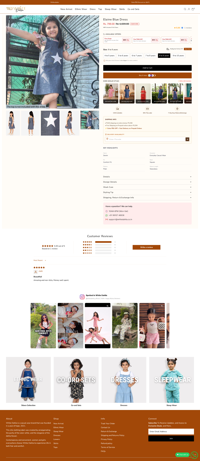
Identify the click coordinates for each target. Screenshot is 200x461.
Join (171, 438)
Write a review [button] (146, 247)
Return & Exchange (109, 431)
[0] (193, 9)
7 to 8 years (150, 55)
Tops (55, 447)
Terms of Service (108, 447)
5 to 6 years (123, 55)
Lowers (56, 439)
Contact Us (105, 427)
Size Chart (188, 49)
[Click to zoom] (95, 19)
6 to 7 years (137, 55)
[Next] (15, 19)
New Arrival (66, 9)
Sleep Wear (111, 9)
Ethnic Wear (81, 9)
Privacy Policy (106, 439)
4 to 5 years (109, 55)
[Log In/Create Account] (189, 9)
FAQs (103, 451)
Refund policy (106, 443)
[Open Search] (185, 9)
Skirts (122, 9)
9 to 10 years (178, 55)
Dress (92, 9)
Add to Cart (147, 68)
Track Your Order (108, 423)
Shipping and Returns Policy (112, 435)
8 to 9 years (164, 55)
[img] (39, 267)
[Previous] (9, 19)
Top (100, 9)
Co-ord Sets (133, 9)
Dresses (56, 435)
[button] (87, 242)
